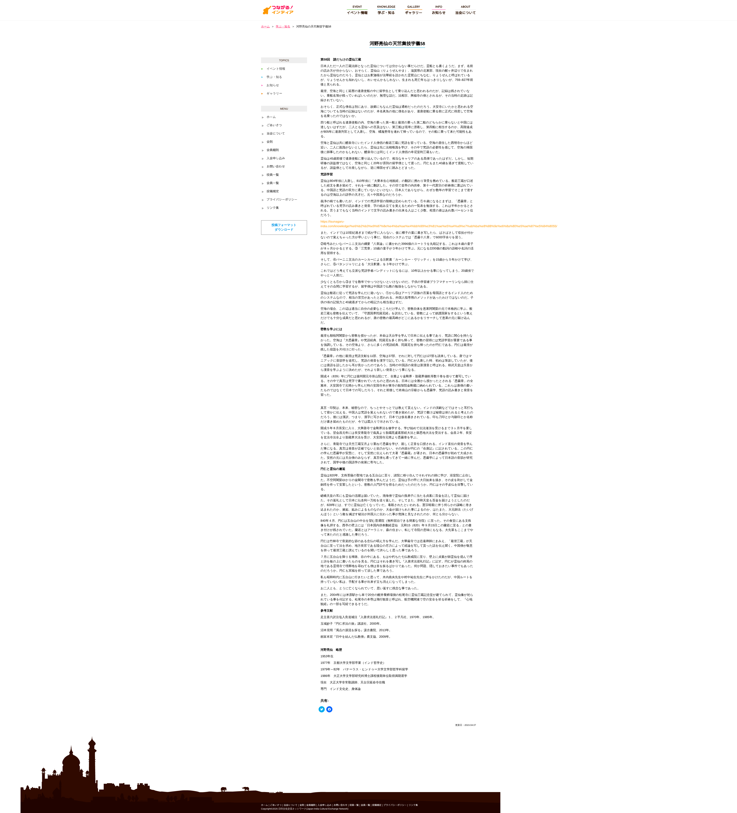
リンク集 (273, 208)
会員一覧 (273, 183)
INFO (439, 10)
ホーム (265, 26)
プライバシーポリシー (282, 199)
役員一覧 (273, 175)
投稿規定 (273, 191)
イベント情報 (276, 68)
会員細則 (273, 150)
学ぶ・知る (283, 26)
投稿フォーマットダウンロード (284, 227)
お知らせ (273, 85)
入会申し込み (276, 158)
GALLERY (413, 10)
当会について (276, 133)
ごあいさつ (274, 125)
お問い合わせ (276, 166)
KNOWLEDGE (386, 10)
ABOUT (465, 10)
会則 (270, 142)
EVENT (357, 10)
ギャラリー (274, 93)
